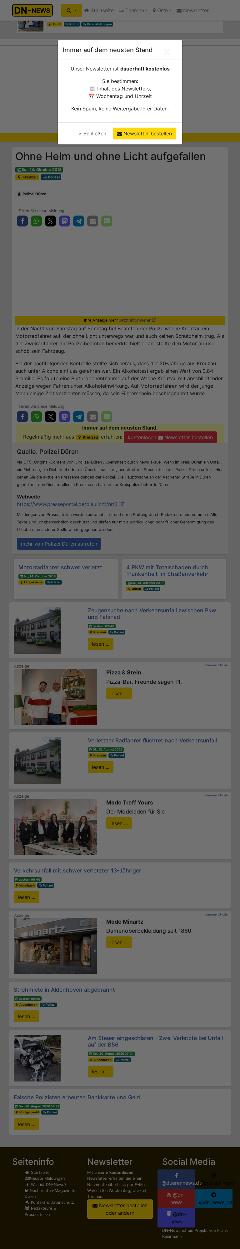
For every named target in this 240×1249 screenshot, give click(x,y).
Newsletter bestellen (147, 133)
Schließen (92, 133)
